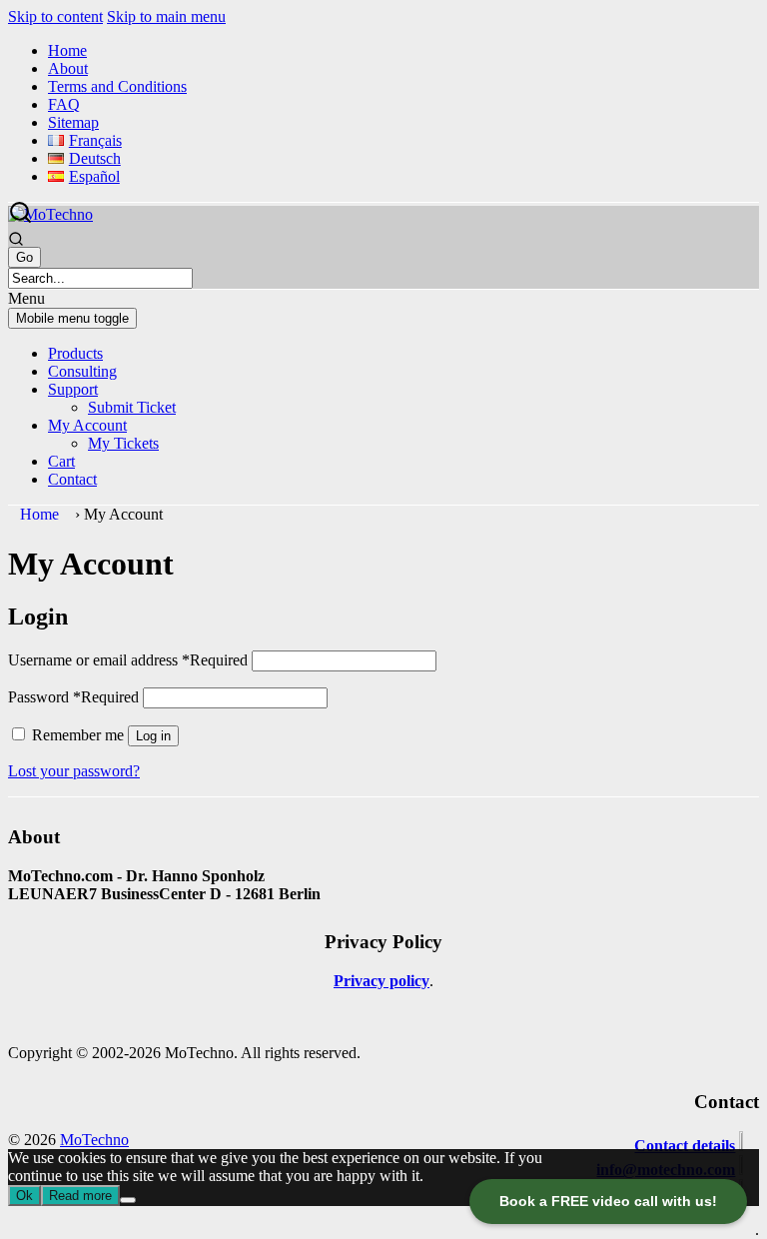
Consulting (82, 371)
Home (67, 50)
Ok (24, 1195)
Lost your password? (74, 770)
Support (73, 389)
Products (75, 353)
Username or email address (128, 659)
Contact (72, 479)
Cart (61, 461)
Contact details (684, 1145)
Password (73, 696)
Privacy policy (381, 980)
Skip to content (55, 16)
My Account (87, 425)
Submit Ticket (132, 407)
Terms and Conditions (117, 86)
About (68, 68)
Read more (80, 1195)
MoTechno (94, 1139)
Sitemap (73, 122)
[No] (128, 1200)
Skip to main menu (166, 16)
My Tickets (123, 443)
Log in (153, 735)
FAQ (64, 104)
